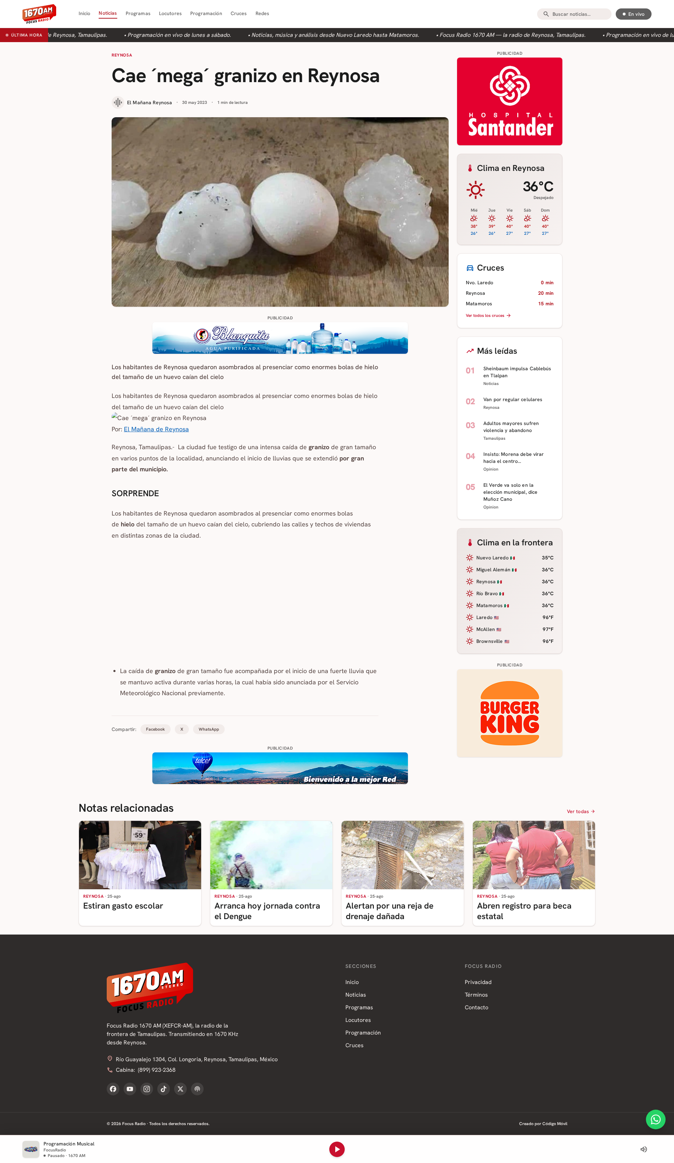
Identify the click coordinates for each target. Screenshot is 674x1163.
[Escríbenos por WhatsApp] (656, 1119)
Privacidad (478, 982)
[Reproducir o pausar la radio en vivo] (337, 1149)
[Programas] (197, 1089)
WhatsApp (209, 729)
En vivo (636, 14)
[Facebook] (113, 1089)
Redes (263, 13)
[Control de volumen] (644, 1149)
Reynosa (122, 55)
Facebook (155, 729)
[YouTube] (130, 1089)
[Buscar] (546, 14)
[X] (180, 1089)
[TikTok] (163, 1089)
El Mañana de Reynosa (156, 429)
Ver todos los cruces (485, 315)
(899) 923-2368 (157, 1070)
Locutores (170, 13)
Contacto (476, 1007)
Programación (206, 13)
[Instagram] (146, 1089)
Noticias (108, 13)
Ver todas (578, 811)
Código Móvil (554, 1124)
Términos (476, 994)
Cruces (239, 13)
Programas (138, 13)
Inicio (85, 13)
